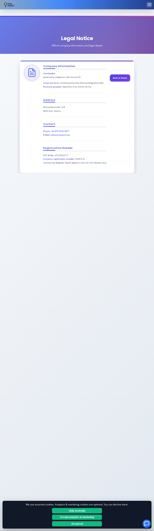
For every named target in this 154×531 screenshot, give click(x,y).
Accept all (77, 523)
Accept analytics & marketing (77, 517)
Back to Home (120, 77)
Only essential (77, 510)
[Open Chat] (147, 524)
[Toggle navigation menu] (149, 5)
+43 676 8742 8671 (60, 131)
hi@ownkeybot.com (60, 134)
